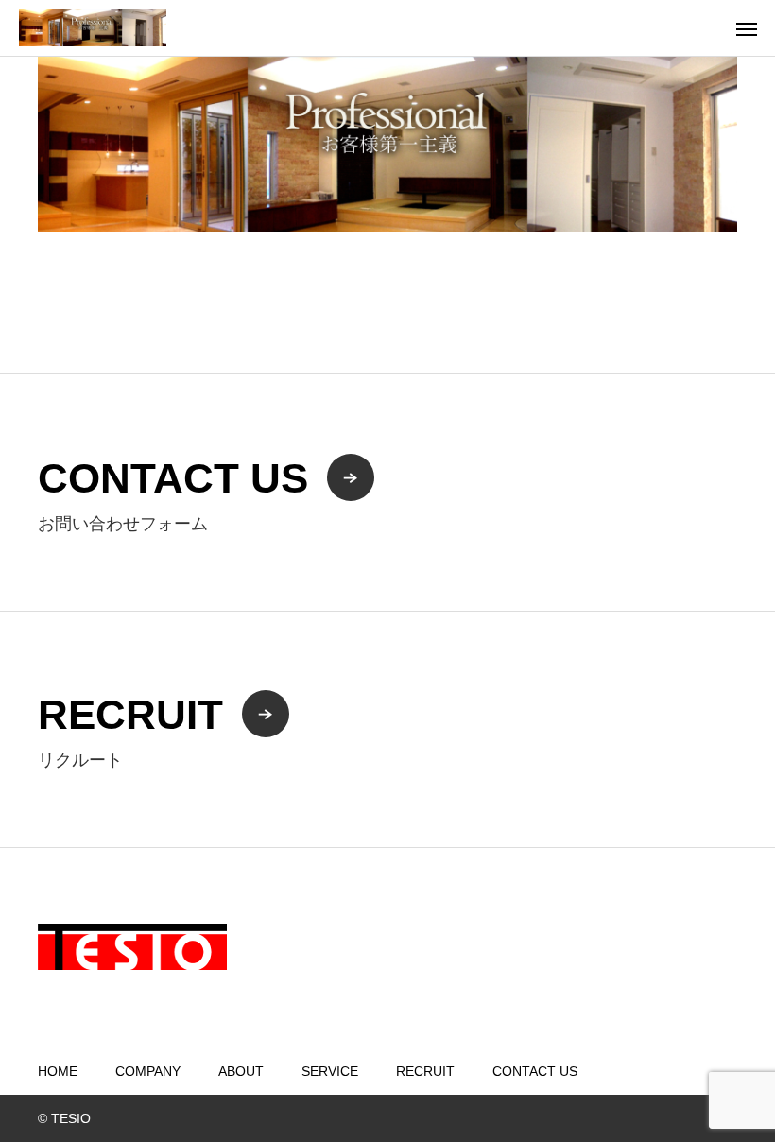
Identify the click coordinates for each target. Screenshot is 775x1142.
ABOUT (241, 1071)
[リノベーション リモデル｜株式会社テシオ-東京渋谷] (92, 28)
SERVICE (329, 1071)
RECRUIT (425, 1071)
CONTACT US (534, 1071)
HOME (58, 1071)
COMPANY (148, 1071)
